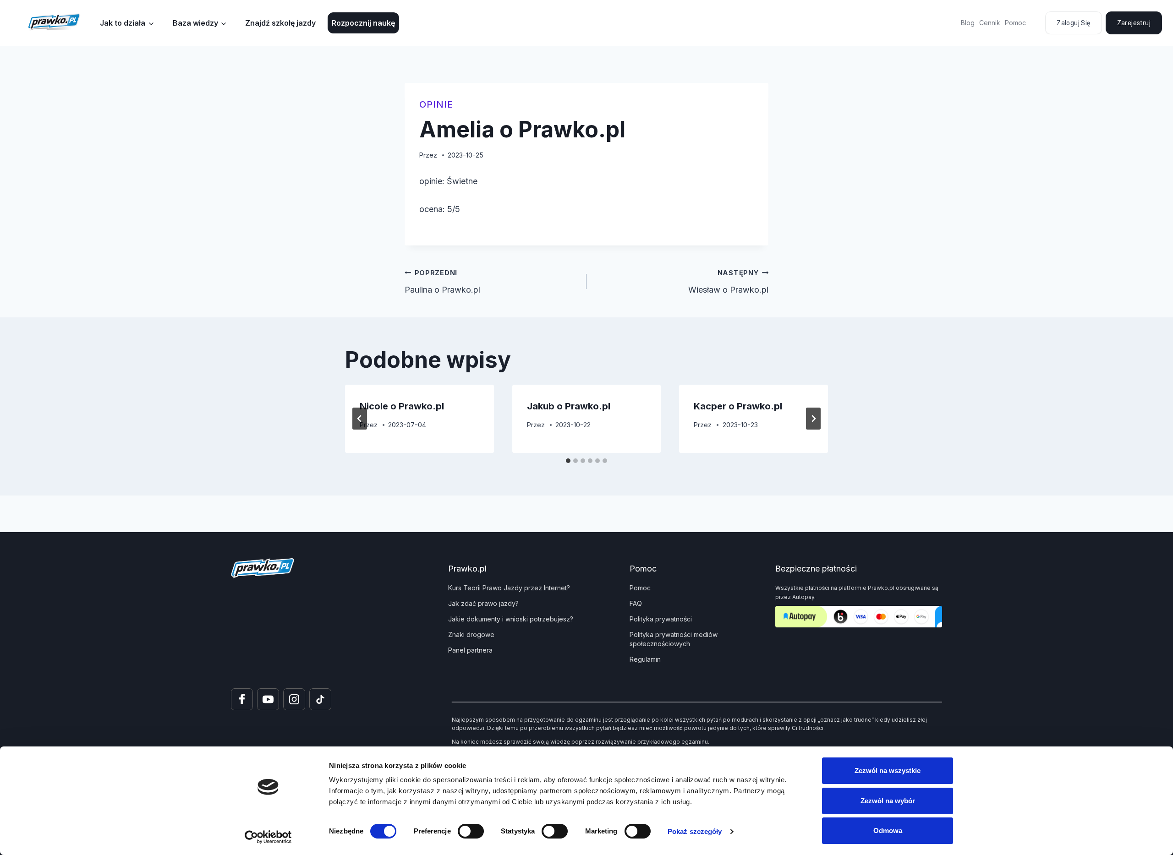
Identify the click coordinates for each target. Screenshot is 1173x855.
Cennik (989, 23)
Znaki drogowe (471, 634)
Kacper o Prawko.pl (738, 406)
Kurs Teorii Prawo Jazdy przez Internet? (509, 588)
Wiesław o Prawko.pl (728, 281)
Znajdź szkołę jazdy (280, 22)
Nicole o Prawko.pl (402, 406)
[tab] (568, 460)
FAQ (636, 603)
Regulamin (645, 659)
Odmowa (887, 830)
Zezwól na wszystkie (888, 770)
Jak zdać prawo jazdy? (483, 603)
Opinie (436, 104)
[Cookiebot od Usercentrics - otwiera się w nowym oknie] (268, 837)
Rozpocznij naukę (363, 22)
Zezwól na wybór (888, 801)
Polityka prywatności (661, 619)
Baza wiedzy (195, 22)
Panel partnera (470, 650)
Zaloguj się (1073, 23)
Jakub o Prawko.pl (568, 406)
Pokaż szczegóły (695, 831)
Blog (968, 23)
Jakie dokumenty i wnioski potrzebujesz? (510, 619)
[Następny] (813, 419)
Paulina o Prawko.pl (442, 281)
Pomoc (1015, 23)
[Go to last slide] (359, 419)
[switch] (471, 831)
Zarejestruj (1134, 23)
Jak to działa (122, 22)
